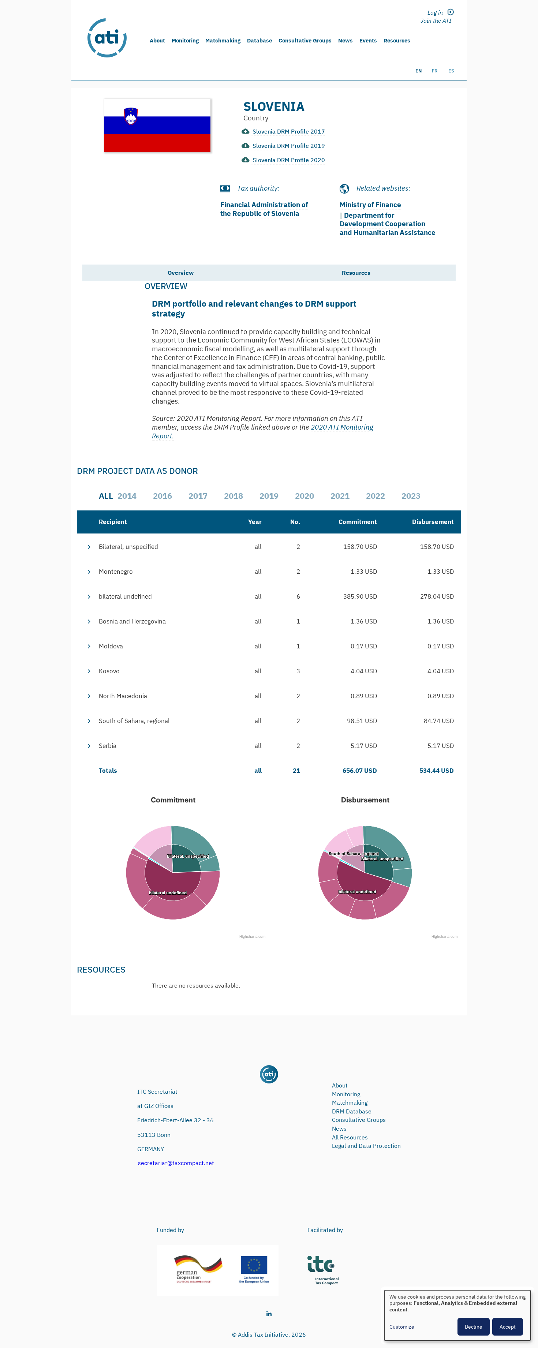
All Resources (350, 1137)
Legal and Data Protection (366, 1145)
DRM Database (351, 1111)
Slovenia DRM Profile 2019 (289, 145)
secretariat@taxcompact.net (176, 1163)
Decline (473, 1326)
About (157, 40)
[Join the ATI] (437, 20)
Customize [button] (401, 1327)
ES (451, 71)
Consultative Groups (305, 40)
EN (418, 71)
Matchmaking (222, 40)
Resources (397, 40)
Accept (508, 1326)
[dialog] (457, 1315)
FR (435, 71)
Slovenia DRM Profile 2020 (289, 160)
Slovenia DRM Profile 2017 (289, 131)
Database (259, 40)
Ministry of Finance (370, 204)
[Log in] (437, 12)
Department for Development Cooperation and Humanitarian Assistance (388, 224)
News (345, 40)
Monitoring (185, 40)
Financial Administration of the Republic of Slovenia (264, 209)
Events (368, 40)
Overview (181, 272)
